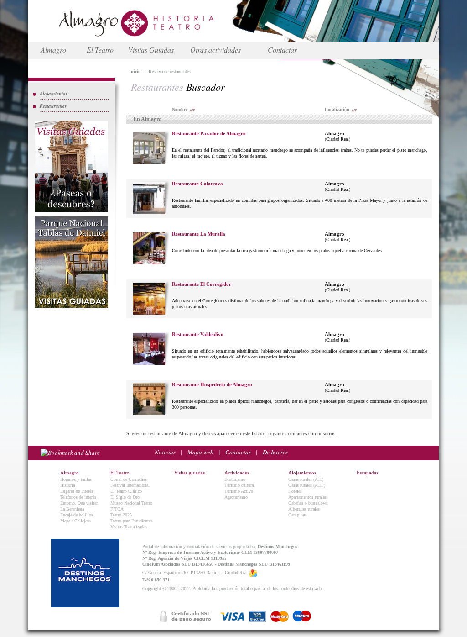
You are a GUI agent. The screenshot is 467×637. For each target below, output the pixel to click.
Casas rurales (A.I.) (305, 479)
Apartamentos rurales (307, 497)
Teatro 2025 (121, 514)
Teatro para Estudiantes (131, 520)
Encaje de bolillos (76, 514)
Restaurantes (53, 106)
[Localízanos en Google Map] (253, 572)
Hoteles (295, 491)
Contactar (282, 49)
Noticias (165, 452)
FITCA (117, 508)
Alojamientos (53, 93)
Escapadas (367, 472)
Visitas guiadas (189, 472)
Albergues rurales (304, 508)
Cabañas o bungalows (308, 502)
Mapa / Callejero (75, 520)
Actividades (236, 472)
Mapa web (200, 452)
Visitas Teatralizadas (128, 526)
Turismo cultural (239, 485)
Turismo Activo (238, 491)
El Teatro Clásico (126, 491)
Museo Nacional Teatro (131, 502)
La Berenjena (72, 508)
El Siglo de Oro (125, 497)
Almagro (53, 49)
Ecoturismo (234, 479)
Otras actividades (215, 49)
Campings (297, 514)
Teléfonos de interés (78, 497)
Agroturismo (236, 497)
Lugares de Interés (76, 491)
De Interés (275, 452)
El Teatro (100, 49)
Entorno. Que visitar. (79, 502)
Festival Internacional (130, 485)
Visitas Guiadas (151, 49)
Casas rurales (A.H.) (306, 485)
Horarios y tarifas (76, 479)
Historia (67, 485)
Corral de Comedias (128, 479)
